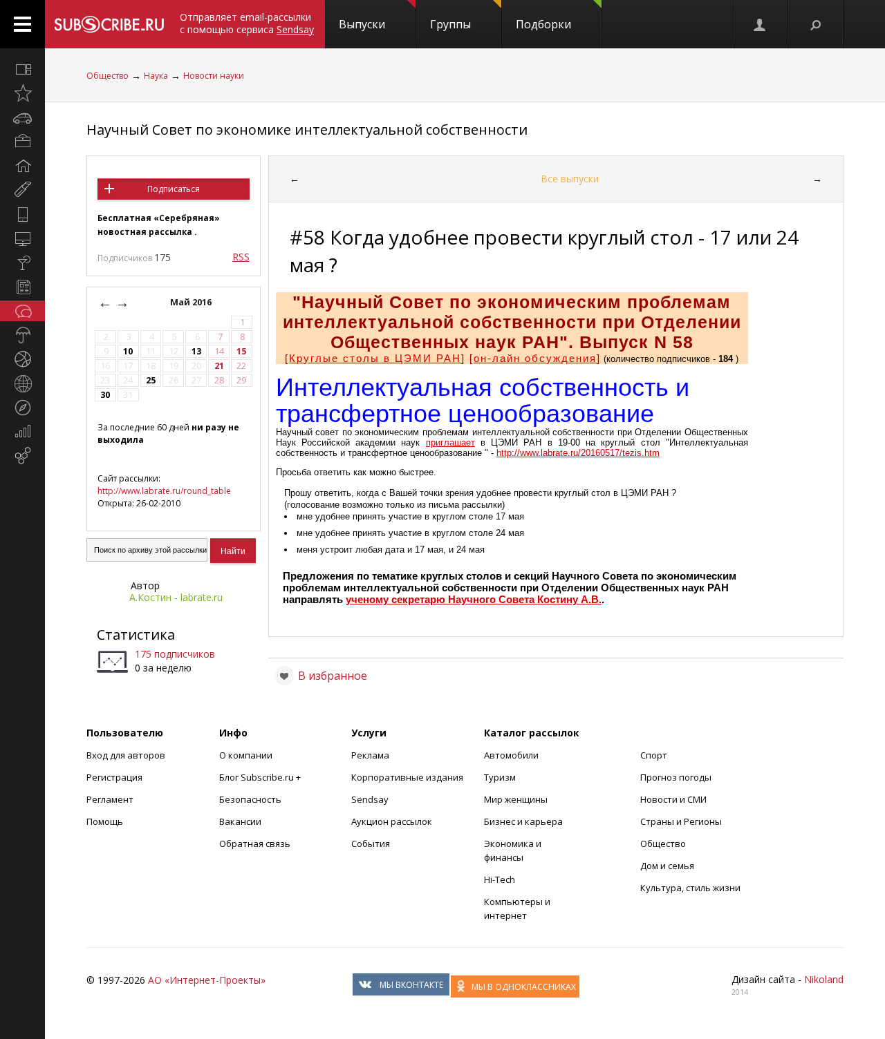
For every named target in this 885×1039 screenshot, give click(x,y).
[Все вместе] (22, 69)
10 (128, 351)
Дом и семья (667, 865)
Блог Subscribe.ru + (261, 777)
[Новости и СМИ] (22, 286)
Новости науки (213, 76)
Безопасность (250, 799)
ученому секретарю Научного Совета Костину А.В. (474, 599)
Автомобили (511, 755)
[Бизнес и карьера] (22, 141)
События (370, 843)
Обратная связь (254, 843)
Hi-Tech (499, 879)
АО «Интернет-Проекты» (207, 979)
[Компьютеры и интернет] (22, 238)
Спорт (653, 755)
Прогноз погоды (675, 777)
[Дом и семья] (22, 165)
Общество (107, 76)
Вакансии (240, 821)
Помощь (104, 821)
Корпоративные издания (407, 777)
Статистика (136, 634)
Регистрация (114, 777)
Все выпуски (570, 178)
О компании (245, 755)
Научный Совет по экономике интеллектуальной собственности (307, 129)
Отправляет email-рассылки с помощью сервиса (247, 23)
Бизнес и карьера (523, 821)
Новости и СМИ (673, 799)
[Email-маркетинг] (22, 456)
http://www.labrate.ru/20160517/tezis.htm (578, 453)
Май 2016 (192, 302)
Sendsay (370, 799)
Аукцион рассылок (391, 821)
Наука (156, 76)
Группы (450, 24)
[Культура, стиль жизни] (22, 262)
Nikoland (824, 979)
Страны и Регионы (681, 821)
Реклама (370, 755)
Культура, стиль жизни (690, 887)
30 (105, 395)
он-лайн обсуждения (535, 358)
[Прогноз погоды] (22, 335)
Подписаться (173, 189)
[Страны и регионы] (22, 383)
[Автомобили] (22, 117)
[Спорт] (22, 359)
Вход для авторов (125, 755)
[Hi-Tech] (22, 214)
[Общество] (22, 311)
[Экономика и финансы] (22, 431)
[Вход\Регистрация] (760, 24)
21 (219, 366)
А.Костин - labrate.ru (176, 597)
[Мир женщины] (22, 190)
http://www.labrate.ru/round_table (164, 491)
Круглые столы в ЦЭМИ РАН (375, 358)
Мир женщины (516, 799)
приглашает (450, 442)
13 (196, 351)
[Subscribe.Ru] (109, 24)
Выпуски (362, 24)
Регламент (109, 799)
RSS (241, 256)
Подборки (543, 24)
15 (241, 351)
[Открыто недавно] (22, 93)
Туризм (500, 777)
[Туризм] (22, 407)
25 (151, 380)
